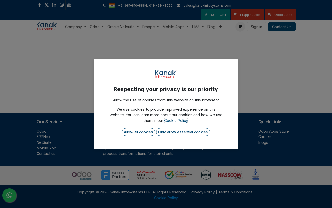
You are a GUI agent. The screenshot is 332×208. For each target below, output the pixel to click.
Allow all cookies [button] (138, 132)
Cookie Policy (176, 120)
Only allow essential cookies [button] (183, 132)
